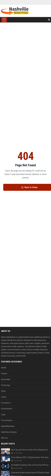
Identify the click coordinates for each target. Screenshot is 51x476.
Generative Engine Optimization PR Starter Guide (30, 472)
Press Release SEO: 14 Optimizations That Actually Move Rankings (30, 457)
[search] (49, 19)
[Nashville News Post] (14, 11)
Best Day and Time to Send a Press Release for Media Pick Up (30, 450)
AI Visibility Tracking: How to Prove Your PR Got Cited (30, 465)
